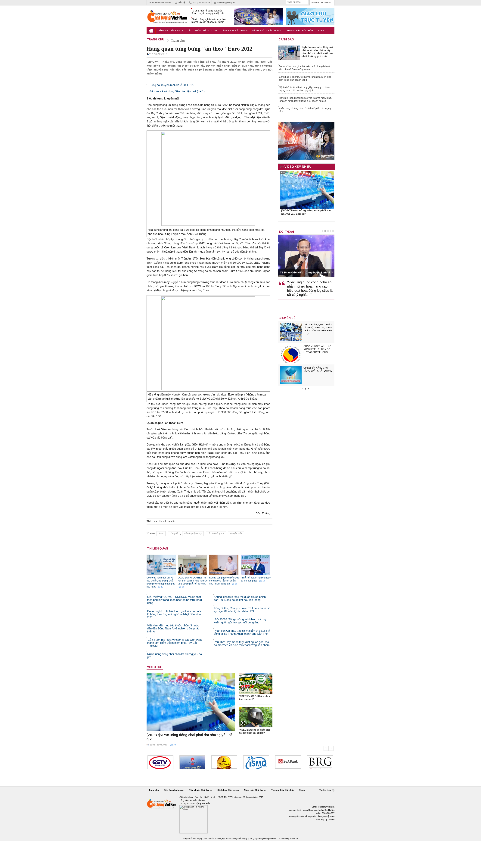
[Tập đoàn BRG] (320, 762)
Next (331, 748)
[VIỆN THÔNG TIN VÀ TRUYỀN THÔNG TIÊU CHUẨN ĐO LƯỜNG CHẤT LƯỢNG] (256, 762)
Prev (326, 748)
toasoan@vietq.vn (226, 2)
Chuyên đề (287, 318)
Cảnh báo (286, 39)
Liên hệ (181, 2)
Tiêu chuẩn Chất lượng (202, 30)
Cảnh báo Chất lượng (234, 30)
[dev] (192, 762)
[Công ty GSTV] (160, 762)
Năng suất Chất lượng (266, 30)
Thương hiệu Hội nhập (299, 30)
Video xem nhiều (298, 166)
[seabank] (288, 762)
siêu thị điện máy (193, 533)
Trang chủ (154, 790)
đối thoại (286, 231)
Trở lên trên (325, 790)
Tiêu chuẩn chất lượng (214, 838)
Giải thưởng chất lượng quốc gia (241, 838)
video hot (155, 667)
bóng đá (174, 533)
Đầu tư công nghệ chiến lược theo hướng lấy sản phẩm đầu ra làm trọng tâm (208, 21)
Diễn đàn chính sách (170, 30)
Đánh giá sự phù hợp (266, 838)
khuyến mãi (236, 533)
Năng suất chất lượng (192, 838)
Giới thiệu (320, 819)
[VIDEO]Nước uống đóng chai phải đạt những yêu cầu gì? (190, 737)
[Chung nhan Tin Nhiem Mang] (240, 814)
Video (320, 30)
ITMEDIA (294, 838)
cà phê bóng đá (216, 533)
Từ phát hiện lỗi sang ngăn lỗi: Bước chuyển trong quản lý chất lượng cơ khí (207, 12)
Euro (161, 533)
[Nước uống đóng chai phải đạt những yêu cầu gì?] (191, 702)
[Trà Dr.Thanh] (224, 762)
